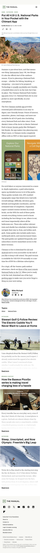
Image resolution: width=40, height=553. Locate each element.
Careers (21, 537)
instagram (12, 295)
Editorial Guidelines (8, 525)
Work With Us (28, 537)
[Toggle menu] (36, 7)
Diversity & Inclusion (9, 539)
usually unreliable (20, 87)
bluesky (21, 295)
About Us (5, 519)
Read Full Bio (5, 302)
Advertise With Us (7, 530)
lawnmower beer (16, 72)
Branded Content (8, 376)
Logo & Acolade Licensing (10, 527)
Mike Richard (6, 25)
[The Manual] (10, 7)
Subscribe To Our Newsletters (11, 517)
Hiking (3, 311)
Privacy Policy (28, 539)
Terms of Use (19, 539)
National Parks (12, 311)
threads (18, 295)
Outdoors (5, 316)
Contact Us (6, 522)
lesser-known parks (15, 127)
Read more (5, 371)
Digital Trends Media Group (10, 537)
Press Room (7, 542)
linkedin (15, 295)
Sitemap (14, 542)
